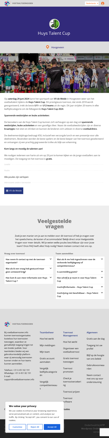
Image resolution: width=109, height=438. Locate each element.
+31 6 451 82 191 (21, 370)
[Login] (102, 3)
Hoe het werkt (47, 338)
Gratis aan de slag (96, 338)
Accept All (52, 427)
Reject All (35, 427)
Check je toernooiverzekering (72, 382)
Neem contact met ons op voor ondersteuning (95, 378)
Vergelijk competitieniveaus (48, 385)
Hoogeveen (57, 47)
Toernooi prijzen (71, 391)
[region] (34, 417)
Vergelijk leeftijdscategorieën (48, 372)
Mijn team (45, 351)
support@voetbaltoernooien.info (19, 379)
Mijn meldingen (47, 345)
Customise (17, 427)
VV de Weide (15, 190)
